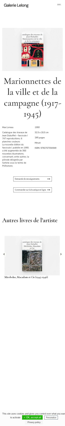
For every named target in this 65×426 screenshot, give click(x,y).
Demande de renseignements (27, 179)
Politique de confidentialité (27, 407)
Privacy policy (34, 422)
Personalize (51, 417)
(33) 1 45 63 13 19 (15, 350)
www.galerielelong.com (43, 385)
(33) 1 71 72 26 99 (15, 380)
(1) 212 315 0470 (44, 380)
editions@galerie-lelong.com (45, 353)
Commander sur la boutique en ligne (30, 190)
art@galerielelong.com (42, 383)
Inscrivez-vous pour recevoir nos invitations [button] (30, 297)
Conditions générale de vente (36, 409)
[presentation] (4, 254)
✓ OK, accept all (32, 417)
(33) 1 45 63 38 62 (44, 350)
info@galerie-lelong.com (13, 353)
